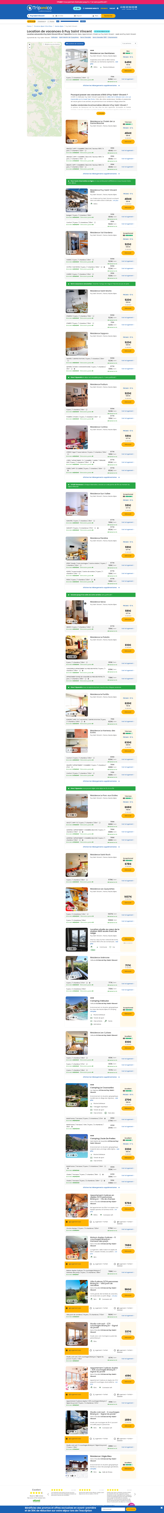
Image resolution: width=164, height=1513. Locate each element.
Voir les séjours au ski (102, 31)
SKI (78, 8)
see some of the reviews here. (36, 1498)
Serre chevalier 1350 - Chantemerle (105, 37)
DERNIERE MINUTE (92, 8)
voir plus (93, 1011)
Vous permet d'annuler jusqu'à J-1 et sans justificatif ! (82, 2)
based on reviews (36, 1496)
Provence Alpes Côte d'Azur (43, 26)
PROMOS (104, 8)
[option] (64, 1496)
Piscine (52, 21)
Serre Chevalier (85, 37)
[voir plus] (100, 113)
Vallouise (54, 37)
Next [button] (135, 1494)
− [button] (29, 47)
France (29, 26)
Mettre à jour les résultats (53, 44)
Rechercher (108, 16)
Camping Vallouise (99, 1000)
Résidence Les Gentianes (102, 53)
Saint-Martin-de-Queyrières (69, 37)
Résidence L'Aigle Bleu (101, 1456)
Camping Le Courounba (102, 1087)
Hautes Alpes (58, 26)
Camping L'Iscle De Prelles (102, 1138)
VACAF (112, 8)
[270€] (42, 95)
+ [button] (29, 44)
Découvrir (128, 71)
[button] (95, 8)
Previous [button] (48, 1494)
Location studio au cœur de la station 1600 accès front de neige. (104, 931)
